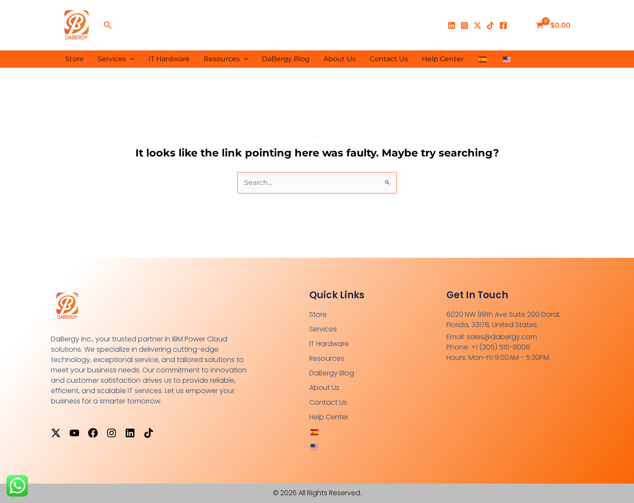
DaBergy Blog (286, 59)
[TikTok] (490, 25)
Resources (222, 59)
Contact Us (389, 59)
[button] (108, 25)
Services (111, 59)
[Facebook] (503, 25)
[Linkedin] (451, 25)
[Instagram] (464, 25)
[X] (477, 25)
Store (74, 59)
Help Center (443, 59)
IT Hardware (169, 59)
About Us (339, 59)
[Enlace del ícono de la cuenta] (520, 25)
